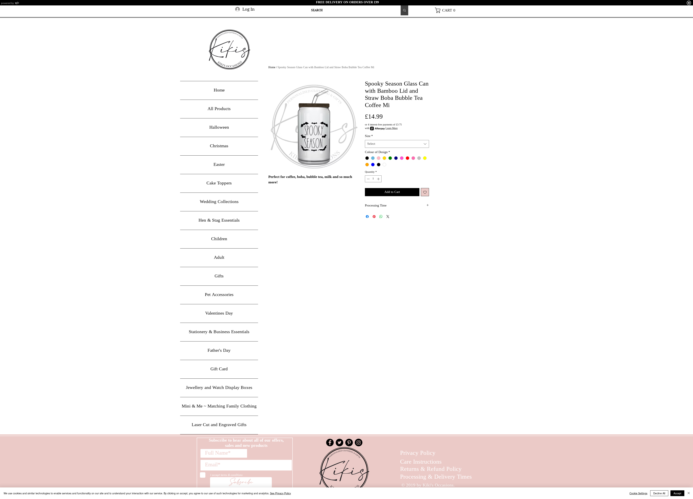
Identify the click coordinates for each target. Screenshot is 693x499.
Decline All (659, 493)
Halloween (219, 127)
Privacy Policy (417, 453)
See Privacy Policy (280, 493)
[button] (446, 10)
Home (271, 67)
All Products (219, 109)
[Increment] (378, 179)
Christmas (219, 146)
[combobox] (397, 144)
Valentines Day (219, 313)
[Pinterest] (349, 442)
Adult (219, 257)
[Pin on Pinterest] (374, 216)
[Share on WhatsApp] (381, 216)
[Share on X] (388, 216)
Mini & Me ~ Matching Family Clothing (219, 406)
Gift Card (219, 369)
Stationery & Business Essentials (219, 332)
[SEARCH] (404, 10)
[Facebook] (330, 442)
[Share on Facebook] (367, 216)
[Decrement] (367, 179)
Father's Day (219, 350)
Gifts (219, 276)
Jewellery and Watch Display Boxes (219, 387)
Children (219, 239)
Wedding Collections (219, 202)
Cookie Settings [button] (638, 493)
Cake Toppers (219, 183)
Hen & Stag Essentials (219, 220)
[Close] (689, 493)
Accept (677, 493)
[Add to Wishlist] (425, 192)
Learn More (391, 128)
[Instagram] (358, 442)
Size (369, 136)
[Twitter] (339, 442)
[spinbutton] (373, 179)
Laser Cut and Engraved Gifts (219, 425)
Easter (219, 164)
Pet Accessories (219, 295)
